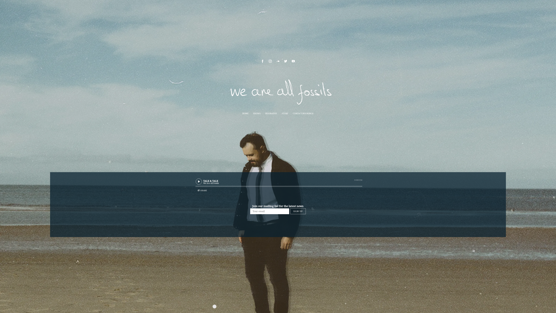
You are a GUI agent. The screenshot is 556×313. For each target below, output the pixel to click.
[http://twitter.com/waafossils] (285, 61)
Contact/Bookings (303, 113)
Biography (271, 113)
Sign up (298, 211)
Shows (257, 113)
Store (285, 113)
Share (203, 191)
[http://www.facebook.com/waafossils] (262, 61)
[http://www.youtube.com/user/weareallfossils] (293, 61)
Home (245, 113)
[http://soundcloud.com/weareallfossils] (277, 61)
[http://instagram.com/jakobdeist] (270, 61)
